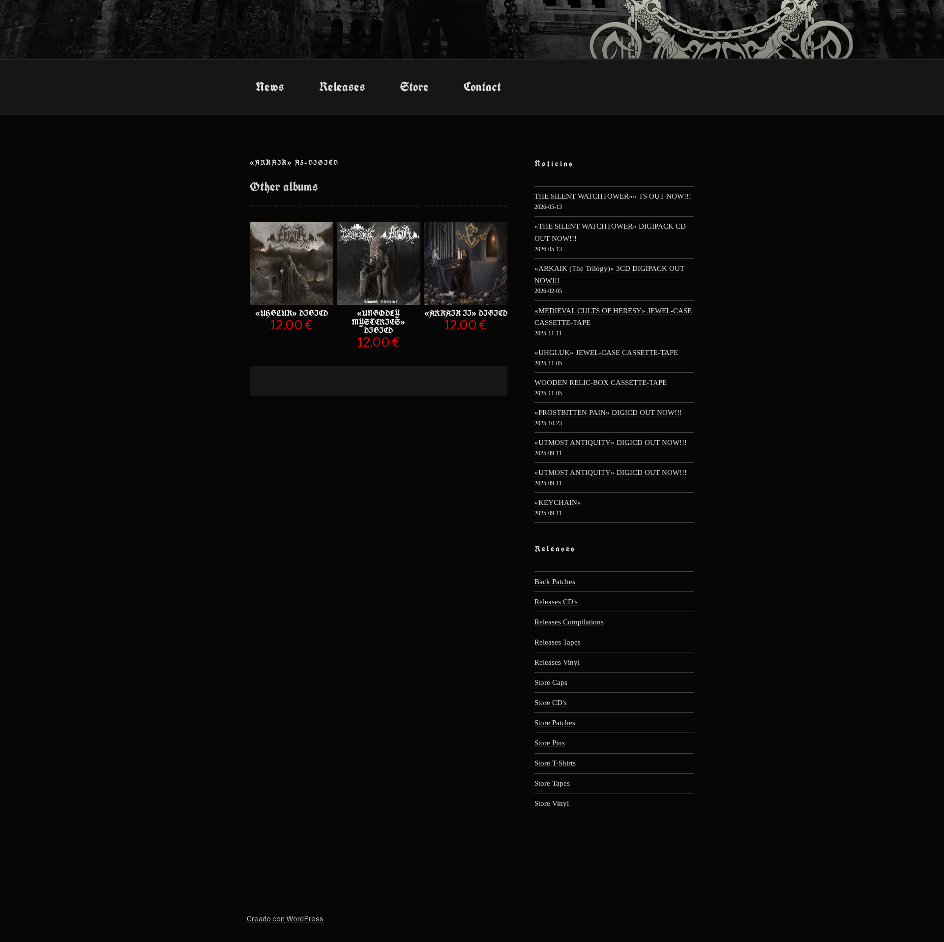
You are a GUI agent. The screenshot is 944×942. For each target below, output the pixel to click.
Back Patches (554, 581)
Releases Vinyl (557, 662)
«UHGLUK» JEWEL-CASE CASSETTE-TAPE (606, 352)
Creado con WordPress (285, 918)
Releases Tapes (557, 642)
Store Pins (549, 742)
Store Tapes (552, 783)
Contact (482, 86)
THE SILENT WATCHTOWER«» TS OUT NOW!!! (612, 196)
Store (414, 86)
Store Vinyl (551, 803)
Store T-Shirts (555, 763)
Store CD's (550, 702)
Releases (342, 86)
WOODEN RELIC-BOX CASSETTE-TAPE (600, 382)
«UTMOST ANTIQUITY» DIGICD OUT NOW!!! (610, 442)
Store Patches (554, 722)
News (270, 86)
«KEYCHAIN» (557, 502)
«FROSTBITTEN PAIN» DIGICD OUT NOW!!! (608, 412)
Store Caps (550, 682)
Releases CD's (556, 601)
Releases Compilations (569, 622)
